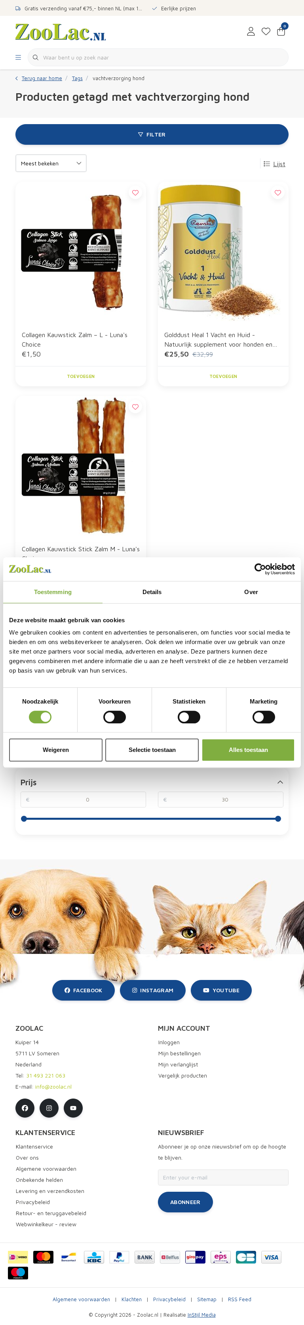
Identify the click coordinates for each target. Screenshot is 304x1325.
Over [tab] (251, 592)
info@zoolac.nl (53, 1086)
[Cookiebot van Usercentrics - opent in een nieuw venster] (260, 569)
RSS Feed (239, 1299)
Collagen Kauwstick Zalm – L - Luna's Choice (74, 339)
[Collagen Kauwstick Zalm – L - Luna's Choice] (80, 253)
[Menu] (18, 57)
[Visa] (271, 1257)
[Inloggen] (250, 32)
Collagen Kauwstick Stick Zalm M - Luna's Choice (81, 553)
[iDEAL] (18, 1257)
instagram (156, 990)
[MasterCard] (43, 1257)
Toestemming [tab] (53, 592)
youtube (226, 990)
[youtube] (73, 1108)
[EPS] (221, 1257)
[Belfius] (170, 1257)
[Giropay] (195, 1257)
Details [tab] (152, 592)
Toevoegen (81, 376)
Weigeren (56, 749)
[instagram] (49, 1108)
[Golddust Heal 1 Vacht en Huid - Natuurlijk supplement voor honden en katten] (223, 253)
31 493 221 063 (45, 1075)
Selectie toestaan (152, 749)
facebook (88, 990)
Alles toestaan (248, 749)
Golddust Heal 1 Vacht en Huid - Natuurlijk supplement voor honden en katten (218, 340)
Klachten (132, 1299)
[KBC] (94, 1257)
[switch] (114, 717)
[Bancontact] (69, 1257)
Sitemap (207, 1299)
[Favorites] (266, 32)
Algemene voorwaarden (81, 1299)
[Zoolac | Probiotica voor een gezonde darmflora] (60, 31)
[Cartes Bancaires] (246, 1257)
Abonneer (185, 1201)
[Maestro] (18, 1273)
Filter (156, 134)
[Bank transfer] (145, 1257)
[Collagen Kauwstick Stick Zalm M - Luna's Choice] (80, 467)
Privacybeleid (169, 1299)
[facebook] (24, 1108)
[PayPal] (119, 1257)
